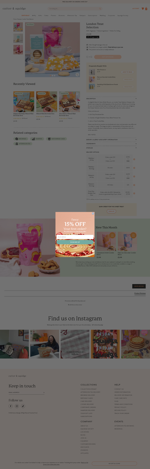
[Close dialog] (93, 213)
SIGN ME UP (75, 242)
